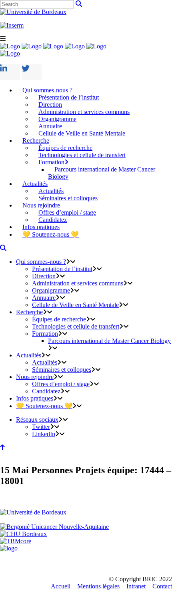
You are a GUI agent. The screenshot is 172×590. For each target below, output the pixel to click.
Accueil (60, 586)
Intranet (136, 586)
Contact (162, 586)
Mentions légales (98, 586)
